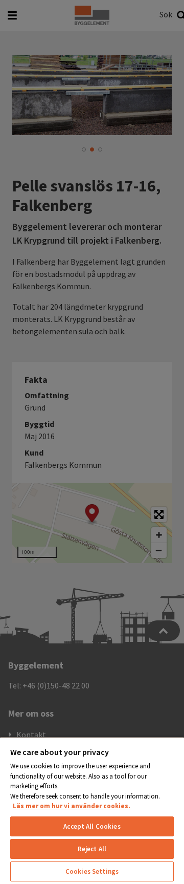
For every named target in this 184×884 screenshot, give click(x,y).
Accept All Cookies (91, 826)
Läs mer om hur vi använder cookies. (71, 806)
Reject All (92, 849)
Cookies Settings (92, 871)
